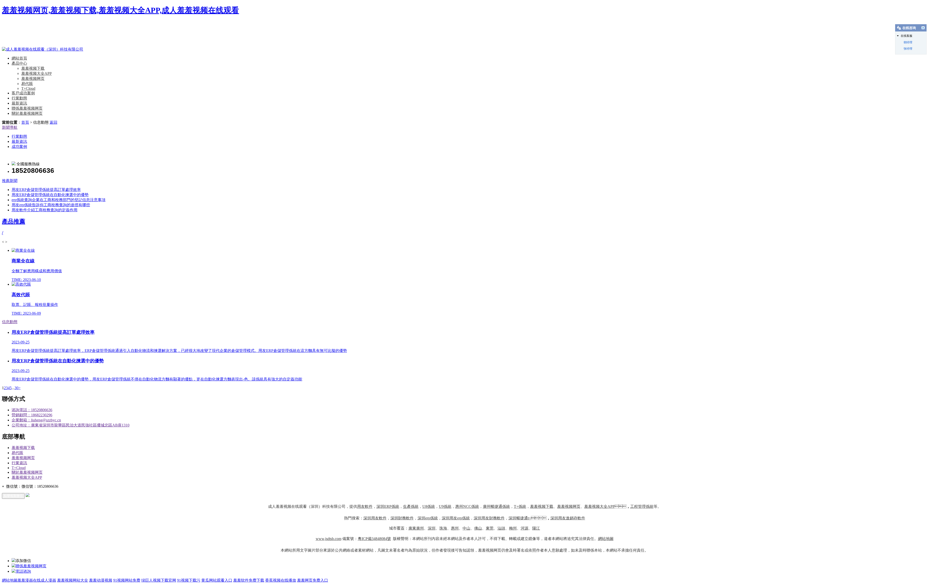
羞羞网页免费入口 (312, 580)
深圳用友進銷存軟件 (567, 518)
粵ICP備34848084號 (374, 539)
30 (16, 388)
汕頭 (501, 528)
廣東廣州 (416, 528)
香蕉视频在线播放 (280, 580)
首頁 (25, 122)
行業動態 (19, 98)
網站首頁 (19, 58)
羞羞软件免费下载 (248, 580)
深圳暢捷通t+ (520, 518)
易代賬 (27, 84)
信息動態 (9, 322)
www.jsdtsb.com (328, 539)
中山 (466, 528)
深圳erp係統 (428, 518)
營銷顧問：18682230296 (32, 415)
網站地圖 (606, 539)
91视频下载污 (188, 580)
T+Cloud (28, 88)
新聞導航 (9, 127)
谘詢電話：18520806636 (32, 410)
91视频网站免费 (126, 580)
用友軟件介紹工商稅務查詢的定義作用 (44, 210)
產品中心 (19, 63)
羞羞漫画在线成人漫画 (36, 580)
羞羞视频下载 (33, 68)
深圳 (431, 528)
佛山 (478, 528)
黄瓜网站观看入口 (216, 580)
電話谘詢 (23, 571)
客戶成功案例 (23, 93)
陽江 (536, 528)
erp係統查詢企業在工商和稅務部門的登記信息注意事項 (58, 200)
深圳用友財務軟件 (489, 518)
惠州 (455, 528)
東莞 (490, 528)
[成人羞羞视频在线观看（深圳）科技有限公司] (42, 49)
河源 (524, 528)
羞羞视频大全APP (36, 73)
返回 (53, 122)
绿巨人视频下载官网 (158, 580)
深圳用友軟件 (375, 518)
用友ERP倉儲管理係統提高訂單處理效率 (46, 190)
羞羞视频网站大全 (72, 580)
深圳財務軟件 (402, 518)
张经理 (908, 48)
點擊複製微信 (13, 496)
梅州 (513, 528)
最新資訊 (19, 103)
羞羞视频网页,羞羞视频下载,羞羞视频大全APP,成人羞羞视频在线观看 (120, 10)
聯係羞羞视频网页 (27, 108)
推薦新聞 (9, 181)
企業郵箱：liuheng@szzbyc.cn (36, 420)
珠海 (443, 528)
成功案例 (19, 146)
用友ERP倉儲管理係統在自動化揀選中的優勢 (50, 195)
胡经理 (908, 42)
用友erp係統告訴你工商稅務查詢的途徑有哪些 (51, 205)
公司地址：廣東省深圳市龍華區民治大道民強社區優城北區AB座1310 (70, 425)
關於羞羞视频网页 (27, 113)
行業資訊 (19, 463)
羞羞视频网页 (33, 78)
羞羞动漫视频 (100, 580)
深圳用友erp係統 (456, 518)
